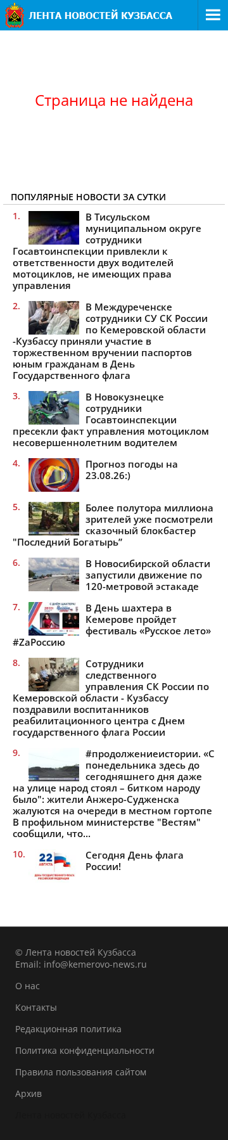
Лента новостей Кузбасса (70, 1115)
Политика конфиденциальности (85, 1050)
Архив (28, 1093)
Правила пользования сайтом (80, 1072)
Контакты (36, 1007)
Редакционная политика (68, 1029)
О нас (27, 986)
